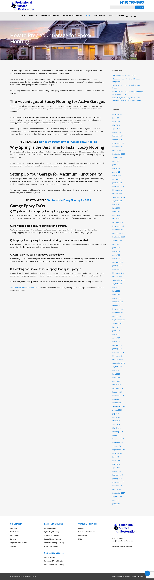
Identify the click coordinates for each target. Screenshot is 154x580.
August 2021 (117, 323)
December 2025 (118, 143)
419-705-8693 (117, 538)
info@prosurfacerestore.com (122, 541)
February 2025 (117, 179)
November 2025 (118, 147)
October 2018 (117, 446)
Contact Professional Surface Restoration (25, 288)
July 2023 (115, 244)
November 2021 (118, 313)
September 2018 (118, 450)
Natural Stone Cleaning (52, 539)
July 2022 (115, 287)
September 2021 (118, 320)
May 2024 (116, 212)
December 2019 (118, 395)
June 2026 (116, 121)
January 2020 (117, 392)
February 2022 (117, 302)
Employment (82, 535)
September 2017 (118, 493)
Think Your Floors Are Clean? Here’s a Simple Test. (126, 80)
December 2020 (118, 352)
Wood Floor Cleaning (51, 546)
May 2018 (116, 464)
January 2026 (117, 139)
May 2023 (116, 251)
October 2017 (117, 489)
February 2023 (117, 262)
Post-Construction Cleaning (54, 564)
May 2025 (116, 168)
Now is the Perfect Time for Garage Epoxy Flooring (68, 141)
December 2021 (118, 309)
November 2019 (118, 399)
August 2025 (117, 157)
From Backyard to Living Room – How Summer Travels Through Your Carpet (126, 99)
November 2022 (118, 273)
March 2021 (116, 341)
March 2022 (116, 298)
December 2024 (118, 186)
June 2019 (116, 417)
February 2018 (117, 475)
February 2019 (117, 432)
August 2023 (117, 240)
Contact (13, 539)
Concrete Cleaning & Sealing (54, 543)
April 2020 (116, 381)
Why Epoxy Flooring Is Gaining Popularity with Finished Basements (127, 92)
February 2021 (117, 345)
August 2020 (117, 367)
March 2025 (116, 175)
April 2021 (116, 338)
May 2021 (116, 334)
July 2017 (115, 500)
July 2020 (115, 370)
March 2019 (116, 428)
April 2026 (116, 129)
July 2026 (115, 118)
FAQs (80, 539)
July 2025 (115, 161)
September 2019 (118, 406)
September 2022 (118, 280)
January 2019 (117, 435)
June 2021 (116, 331)
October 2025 (117, 150)
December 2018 (118, 439)
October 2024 (117, 194)
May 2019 (116, 421)
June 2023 (116, 248)
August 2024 (117, 201)
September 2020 (118, 363)
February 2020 (117, 388)
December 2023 (118, 226)
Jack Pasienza (18, 46)
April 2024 (116, 215)
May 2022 (116, 294)
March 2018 (116, 471)
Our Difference (15, 532)
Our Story (13, 528)
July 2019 (115, 414)
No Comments (135, 41)
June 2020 (116, 374)
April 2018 (116, 468)
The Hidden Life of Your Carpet (124, 75)
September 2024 (118, 197)
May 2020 (116, 377)
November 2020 (118, 356)
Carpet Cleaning (50, 528)
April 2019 (116, 424)
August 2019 (117, 410)
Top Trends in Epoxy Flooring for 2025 (69, 200)
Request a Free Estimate (18, 543)
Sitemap (13, 546)
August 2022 (117, 284)
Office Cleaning (49, 557)
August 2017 (117, 496)
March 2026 (116, 132)
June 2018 (116, 460)
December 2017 (118, 482)
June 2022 (116, 291)
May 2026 (116, 125)
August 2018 (117, 453)
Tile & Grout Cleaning (51, 535)
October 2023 (117, 233)
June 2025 (116, 165)
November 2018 (118, 442)
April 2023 (116, 255)
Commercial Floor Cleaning (53, 561)
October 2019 (117, 403)
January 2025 (117, 183)
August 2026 (117, 114)
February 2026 (117, 136)
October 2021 (117, 316)
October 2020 (117, 359)
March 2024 (116, 219)
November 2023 (118, 230)
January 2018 (117, 478)
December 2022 (118, 269)
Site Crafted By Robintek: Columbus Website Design (128, 576)
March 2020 (116, 385)
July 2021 (115, 327)
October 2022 (117, 276)
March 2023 (116, 258)
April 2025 (116, 172)
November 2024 (118, 190)
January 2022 (117, 305)
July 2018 (115, 457)
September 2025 (118, 154)
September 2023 (118, 237)
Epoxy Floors (48, 46)
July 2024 (115, 204)
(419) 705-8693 (132, 2)
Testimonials (14, 535)
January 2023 (117, 266)
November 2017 (118, 486)
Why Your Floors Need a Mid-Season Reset (126, 86)
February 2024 (117, 222)
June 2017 (116, 504)
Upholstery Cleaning (51, 532)
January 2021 (117, 349)
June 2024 (116, 208)
